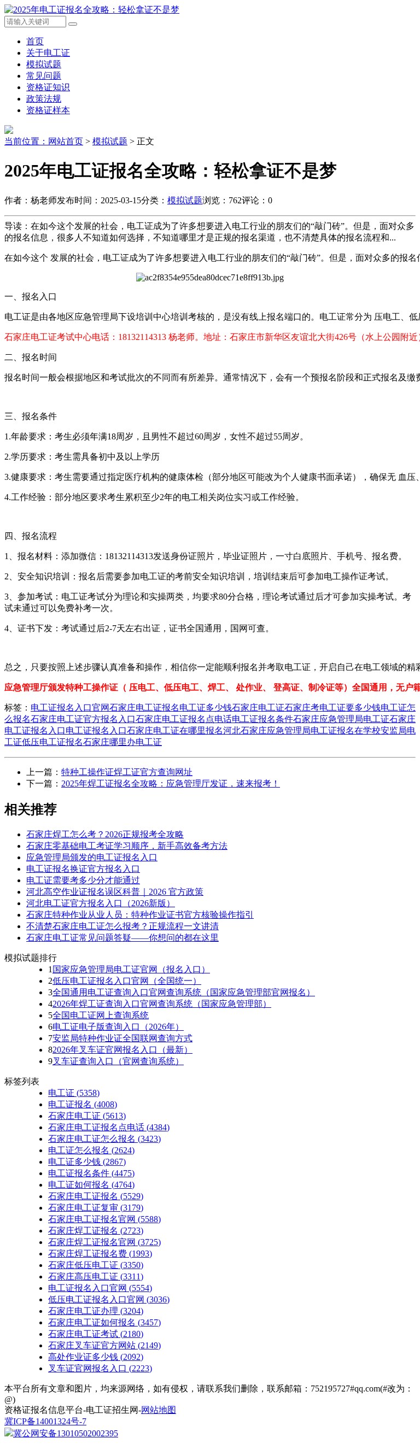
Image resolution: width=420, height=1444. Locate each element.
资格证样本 (48, 110)
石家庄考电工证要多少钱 (332, 707)
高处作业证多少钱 (95, 1356)
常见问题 (43, 75)
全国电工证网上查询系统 (100, 1015)
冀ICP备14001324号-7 (45, 1421)
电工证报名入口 (96, 730)
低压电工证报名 (52, 742)
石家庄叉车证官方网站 (104, 1345)
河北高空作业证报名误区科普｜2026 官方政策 (114, 891)
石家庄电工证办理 (95, 1311)
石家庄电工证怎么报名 (104, 1138)
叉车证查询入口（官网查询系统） (118, 1061)
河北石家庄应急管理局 (267, 730)
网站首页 (65, 141)
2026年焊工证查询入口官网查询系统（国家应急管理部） (161, 1003)
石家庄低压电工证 (95, 1265)
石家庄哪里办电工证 (122, 742)
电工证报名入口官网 (70, 707)
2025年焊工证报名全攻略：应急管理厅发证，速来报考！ (170, 783)
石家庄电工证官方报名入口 (83, 719)
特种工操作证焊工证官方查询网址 (126, 772)
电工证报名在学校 (346, 730)
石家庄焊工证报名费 (100, 1253)
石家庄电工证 (258, 707)
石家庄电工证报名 (144, 707)
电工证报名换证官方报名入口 (83, 868)
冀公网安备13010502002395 (65, 1433)
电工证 (74, 1092)
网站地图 (158, 1409)
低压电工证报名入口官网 (109, 1299)
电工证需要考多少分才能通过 (83, 880)
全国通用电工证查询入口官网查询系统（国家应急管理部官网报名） (183, 992)
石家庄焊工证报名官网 (104, 1242)
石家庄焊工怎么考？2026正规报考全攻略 (105, 834)
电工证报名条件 (262, 719)
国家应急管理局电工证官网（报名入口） (131, 969)
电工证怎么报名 (91, 1150)
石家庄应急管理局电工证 (341, 719)
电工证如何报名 (91, 1184)
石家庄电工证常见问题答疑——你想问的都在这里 (122, 937)
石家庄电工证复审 (95, 1207)
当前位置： (26, 141)
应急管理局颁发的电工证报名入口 (92, 857)
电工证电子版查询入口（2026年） (118, 1026)
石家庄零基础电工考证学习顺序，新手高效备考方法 (127, 845)
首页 (35, 41)
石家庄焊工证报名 (95, 1230)
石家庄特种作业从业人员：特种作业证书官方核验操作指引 (140, 914)
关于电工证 (48, 52)
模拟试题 (43, 64)
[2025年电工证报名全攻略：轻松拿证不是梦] (91, 9)
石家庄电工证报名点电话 (184, 719)
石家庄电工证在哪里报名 (175, 730)
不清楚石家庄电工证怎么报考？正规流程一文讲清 (122, 926)
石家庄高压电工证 (95, 1276)
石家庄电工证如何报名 (104, 1322)
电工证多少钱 (205, 707)
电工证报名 (82, 1104)
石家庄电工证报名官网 (104, 1219)
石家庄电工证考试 (95, 1334)
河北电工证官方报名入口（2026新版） (100, 903)
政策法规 (43, 98)
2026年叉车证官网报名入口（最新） (122, 1049)
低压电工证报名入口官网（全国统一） (126, 980)
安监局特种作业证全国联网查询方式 (122, 1038)
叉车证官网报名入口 (100, 1368)
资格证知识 (48, 87)
